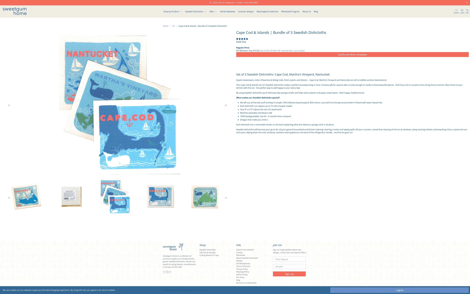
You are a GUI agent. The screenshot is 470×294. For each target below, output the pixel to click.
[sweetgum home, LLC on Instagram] (167, 272)
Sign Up (289, 274)
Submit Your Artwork (245, 249)
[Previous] (9, 105)
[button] (242, 39)
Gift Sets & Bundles (208, 252)
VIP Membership (243, 263)
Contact (239, 252)
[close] (467, 2)
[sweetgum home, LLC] (15, 14)
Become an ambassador (246, 282)
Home (165, 26)
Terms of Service (243, 266)
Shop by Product (171, 11)
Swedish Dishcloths (194, 11)
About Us (306, 11)
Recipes (239, 260)
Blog (316, 11)
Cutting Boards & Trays (209, 255)
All (173, 26)
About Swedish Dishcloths (247, 258)
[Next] (225, 105)
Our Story (240, 277)
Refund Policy (242, 274)
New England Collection (267, 11)
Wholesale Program (290, 11)
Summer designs (246, 11)
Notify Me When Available (352, 54)
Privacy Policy (242, 269)
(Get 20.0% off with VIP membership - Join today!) (282, 50)
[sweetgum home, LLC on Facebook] (164, 272)
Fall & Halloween (227, 11)
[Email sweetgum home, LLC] (170, 272)
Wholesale (240, 255)
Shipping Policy (242, 271)
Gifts (211, 11)
